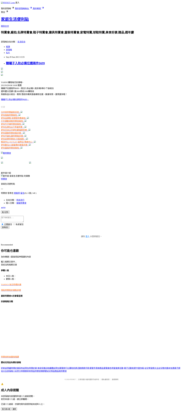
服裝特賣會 (21, 203)
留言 (22, 193)
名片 (8, 53)
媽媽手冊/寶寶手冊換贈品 (92, 368)
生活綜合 (21, 42)
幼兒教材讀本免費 (166, 368)
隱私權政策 (105, 379)
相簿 (8, 47)
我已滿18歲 (6, 409)
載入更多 (5, 212)
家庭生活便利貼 (15, 19)
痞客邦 (17, 193)
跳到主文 (5, 26)
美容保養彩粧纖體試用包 (48, 368)
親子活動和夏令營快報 (134, 368)
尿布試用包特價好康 (28, 368)
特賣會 (4, 179)
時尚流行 (20, 200)
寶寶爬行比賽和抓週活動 (70, 368)
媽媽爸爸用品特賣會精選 (34, 371)
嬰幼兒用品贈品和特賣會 (56, 371)
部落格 (9, 50)
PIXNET (73, 379)
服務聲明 (115, 379)
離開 (14, 409)
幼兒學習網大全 (151, 368)
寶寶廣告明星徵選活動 (113, 368)
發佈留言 (5, 227)
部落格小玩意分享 (15, 371)
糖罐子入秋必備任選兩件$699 (25, 63)
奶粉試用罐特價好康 (10, 368)
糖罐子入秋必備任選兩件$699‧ (15, 99)
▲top (3, 207)
